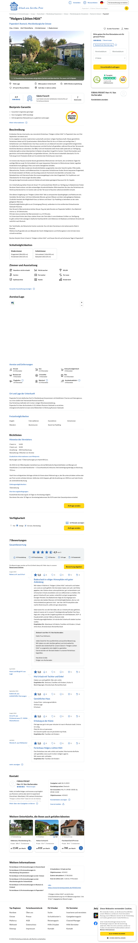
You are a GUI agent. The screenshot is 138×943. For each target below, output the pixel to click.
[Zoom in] (81, 302)
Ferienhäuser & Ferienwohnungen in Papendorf (26, 890)
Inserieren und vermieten (76, 912)
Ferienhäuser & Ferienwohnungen (19, 14)
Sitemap (12, 928)
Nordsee (12, 912)
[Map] (46, 330)
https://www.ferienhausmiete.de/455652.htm (64, 888)
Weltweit (13, 924)
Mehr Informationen (16, 122)
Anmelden (77, 3)
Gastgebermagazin (73, 916)
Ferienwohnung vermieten (118, 3)
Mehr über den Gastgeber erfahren (22, 803)
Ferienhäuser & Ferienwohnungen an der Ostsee (26, 876)
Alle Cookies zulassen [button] (117, 934)
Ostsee (12, 916)
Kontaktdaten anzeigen (99, 99)
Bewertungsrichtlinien (16, 567)
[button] (117, 938)
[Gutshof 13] (21, 828)
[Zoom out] (81, 305)
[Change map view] (12, 303)
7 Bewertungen (30, 786)
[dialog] (117, 923)
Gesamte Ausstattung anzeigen (20, 289)
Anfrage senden (74, 506)
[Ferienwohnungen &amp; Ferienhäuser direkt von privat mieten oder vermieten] (26, 8)
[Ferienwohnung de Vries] (72, 828)
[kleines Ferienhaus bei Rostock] (46, 828)
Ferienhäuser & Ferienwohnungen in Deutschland (27, 867)
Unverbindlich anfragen (110, 67)
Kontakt (51, 928)
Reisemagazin (53, 920)
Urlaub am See (66, 869)
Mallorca (12, 920)
